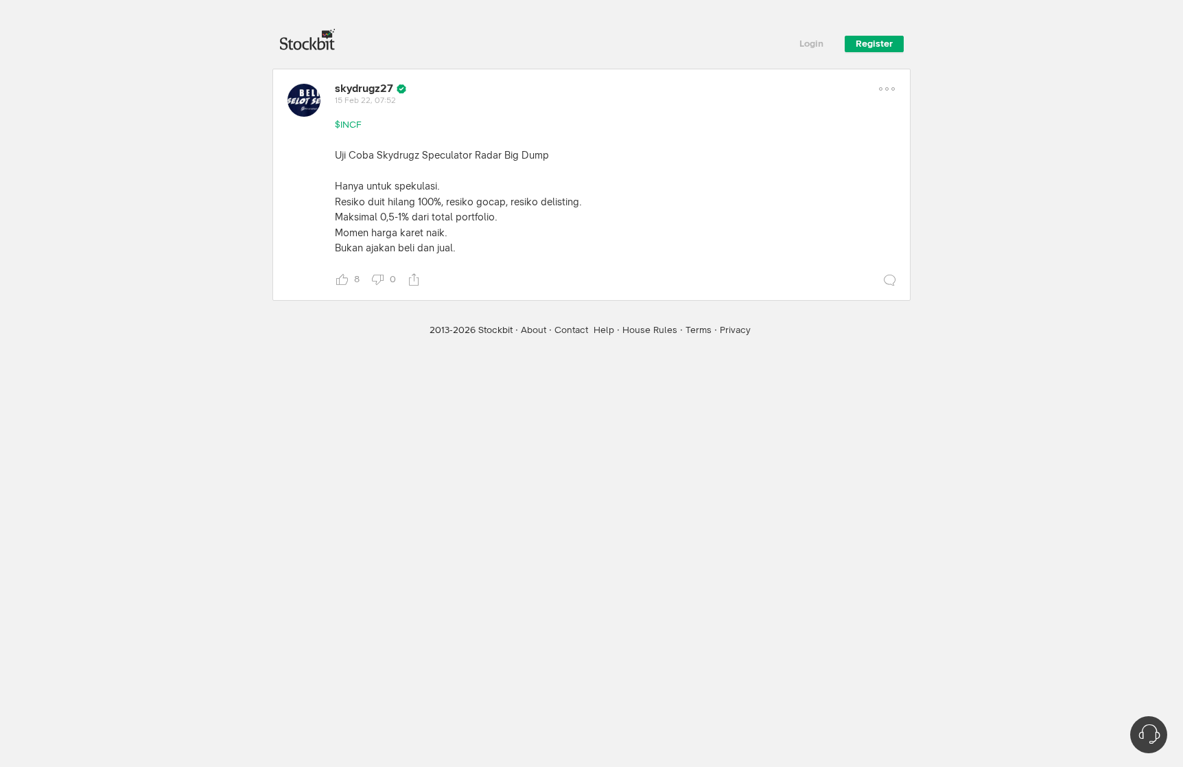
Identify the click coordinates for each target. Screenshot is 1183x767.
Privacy (735, 330)
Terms (699, 330)
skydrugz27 (364, 88)
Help (604, 330)
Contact (571, 330)
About (533, 330)
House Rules (649, 330)
